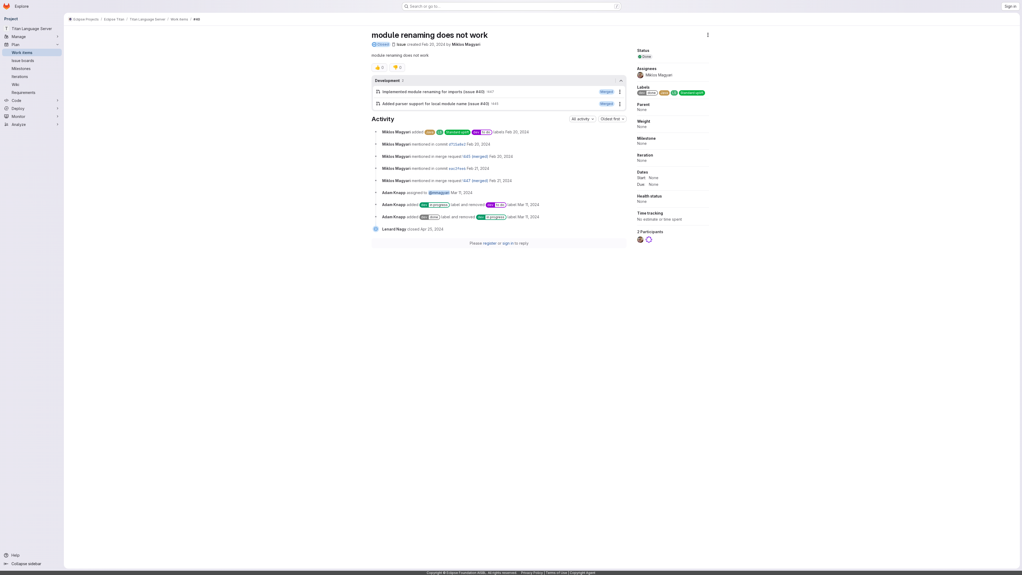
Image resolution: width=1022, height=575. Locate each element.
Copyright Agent (582, 573)
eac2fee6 (457, 168)
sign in (508, 243)
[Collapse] (621, 80)
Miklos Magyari (466, 44)
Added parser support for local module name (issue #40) (435, 103)
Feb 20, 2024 (433, 44)
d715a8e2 (457, 144)
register (490, 243)
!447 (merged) (475, 180)
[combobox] (582, 119)
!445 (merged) (475, 156)
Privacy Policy (532, 573)
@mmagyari (439, 192)
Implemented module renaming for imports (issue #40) (433, 91)
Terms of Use (556, 573)
